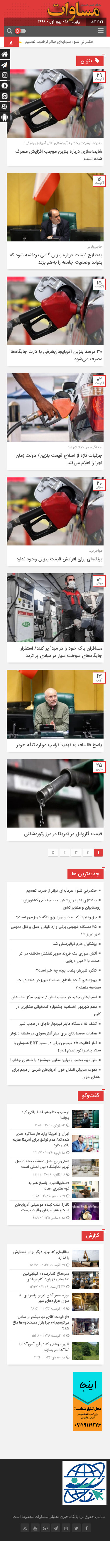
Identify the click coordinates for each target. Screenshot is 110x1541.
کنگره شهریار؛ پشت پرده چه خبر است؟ (66, 970)
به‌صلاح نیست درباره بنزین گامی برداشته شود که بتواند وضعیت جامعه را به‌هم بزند (56, 259)
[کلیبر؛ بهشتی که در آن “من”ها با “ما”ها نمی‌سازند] (55, 1350)
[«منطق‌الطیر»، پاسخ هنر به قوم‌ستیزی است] (55, 1189)
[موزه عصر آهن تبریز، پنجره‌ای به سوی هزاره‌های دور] (55, 1302)
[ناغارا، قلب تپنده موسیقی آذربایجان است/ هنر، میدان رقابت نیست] (55, 1211)
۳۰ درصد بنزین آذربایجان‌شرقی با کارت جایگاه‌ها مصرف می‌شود (56, 355)
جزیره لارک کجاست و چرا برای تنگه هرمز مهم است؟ (56, 917)
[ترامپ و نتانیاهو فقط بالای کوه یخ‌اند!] (55, 1119)
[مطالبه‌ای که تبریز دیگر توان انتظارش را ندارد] (55, 1258)
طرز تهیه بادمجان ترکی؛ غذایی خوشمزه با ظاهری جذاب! (53, 1060)
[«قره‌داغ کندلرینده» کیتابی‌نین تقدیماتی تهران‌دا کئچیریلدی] (55, 1280)
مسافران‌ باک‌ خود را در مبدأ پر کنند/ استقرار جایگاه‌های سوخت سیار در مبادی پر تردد (61, 652)
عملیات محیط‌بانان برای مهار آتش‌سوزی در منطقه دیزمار (54, 1033)
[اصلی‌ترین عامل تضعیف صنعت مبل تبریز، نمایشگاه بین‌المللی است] (55, 1168)
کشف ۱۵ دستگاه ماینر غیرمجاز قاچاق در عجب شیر (58, 1024)
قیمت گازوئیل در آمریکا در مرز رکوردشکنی (63, 834)
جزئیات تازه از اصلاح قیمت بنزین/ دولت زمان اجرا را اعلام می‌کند (59, 459)
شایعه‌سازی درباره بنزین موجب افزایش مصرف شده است (58, 155)
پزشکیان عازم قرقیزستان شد (75, 944)
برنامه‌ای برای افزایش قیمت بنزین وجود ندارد (59, 559)
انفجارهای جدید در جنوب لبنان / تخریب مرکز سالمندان (54, 997)
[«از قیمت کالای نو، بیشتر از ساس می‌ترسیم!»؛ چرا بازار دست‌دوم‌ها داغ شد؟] (55, 1326)
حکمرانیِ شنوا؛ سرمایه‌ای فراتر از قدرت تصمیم (69, 42)
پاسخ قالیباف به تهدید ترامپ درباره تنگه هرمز (59, 745)
